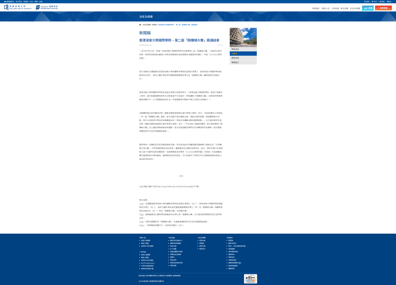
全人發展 (173, 249)
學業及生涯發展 (175, 254)
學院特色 (231, 257)
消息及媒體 (147, 25)
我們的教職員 (233, 266)
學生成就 (173, 260)
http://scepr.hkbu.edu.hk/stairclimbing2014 (176, 186)
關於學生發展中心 (176, 240)
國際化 (172, 257)
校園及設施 (232, 260)
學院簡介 (316, 8)
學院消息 (235, 49)
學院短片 (235, 62)
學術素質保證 (233, 251)
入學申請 (335, 8)
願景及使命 (232, 243)
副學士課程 (145, 243)
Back (221, 45)
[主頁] (140, 25)
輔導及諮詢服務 (175, 243)
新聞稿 (154, 25)
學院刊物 (235, 58)
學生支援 (173, 246)
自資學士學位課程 (147, 246)
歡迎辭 (230, 240)
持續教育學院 (152, 275)
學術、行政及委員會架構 (236, 246)
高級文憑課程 (145, 240)
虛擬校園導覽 (233, 263)
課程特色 (231, 254)
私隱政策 (161, 275)
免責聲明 (169, 275)
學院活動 (173, 265)
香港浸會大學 (143, 275)
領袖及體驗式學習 (176, 251)
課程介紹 (326, 8)
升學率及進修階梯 (147, 266)
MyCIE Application (147, 263)
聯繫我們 (231, 268)
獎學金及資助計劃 (147, 268)
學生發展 (344, 8)
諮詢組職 (231, 249)
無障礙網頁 (177, 275)
